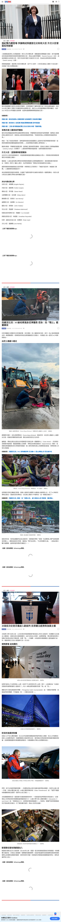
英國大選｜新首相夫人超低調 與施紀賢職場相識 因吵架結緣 (21, 123)
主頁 (4, 40)
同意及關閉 (54, 918)
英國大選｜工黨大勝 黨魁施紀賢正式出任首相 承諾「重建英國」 (22, 126)
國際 (8, 40)
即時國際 (12, 40)
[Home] (8, 1)
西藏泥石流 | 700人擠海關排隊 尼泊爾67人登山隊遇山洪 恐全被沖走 (30, 451)
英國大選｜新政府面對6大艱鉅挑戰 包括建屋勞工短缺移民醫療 (22, 119)
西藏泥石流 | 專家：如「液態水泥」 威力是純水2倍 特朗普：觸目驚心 (31, 498)
